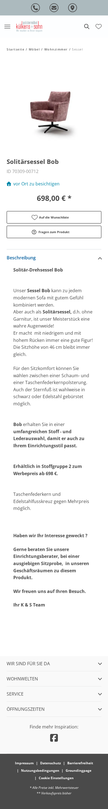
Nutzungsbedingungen (40, 770)
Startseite (15, 49)
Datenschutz (50, 763)
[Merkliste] (98, 26)
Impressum (24, 763)
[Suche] (86, 26)
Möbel (34, 49)
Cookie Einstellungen (56, 778)
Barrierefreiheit (80, 763)
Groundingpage (78, 770)
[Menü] (7, 26)
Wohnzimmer (56, 49)
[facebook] (54, 738)
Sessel (77, 49)
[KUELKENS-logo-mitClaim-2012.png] (29, 26)
